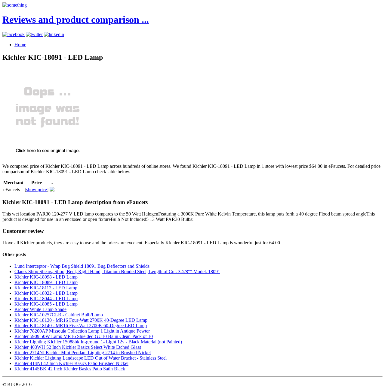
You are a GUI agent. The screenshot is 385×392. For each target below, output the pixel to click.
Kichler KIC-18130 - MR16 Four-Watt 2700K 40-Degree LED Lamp (80, 320)
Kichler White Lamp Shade (40, 309)
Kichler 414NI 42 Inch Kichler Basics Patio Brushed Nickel (71, 363)
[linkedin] (54, 34)
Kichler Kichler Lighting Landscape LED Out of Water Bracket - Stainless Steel (90, 357)
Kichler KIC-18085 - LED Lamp (46, 303)
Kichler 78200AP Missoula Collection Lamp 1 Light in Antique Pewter (82, 330)
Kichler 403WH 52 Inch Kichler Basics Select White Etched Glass (77, 347)
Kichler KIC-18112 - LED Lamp (45, 287)
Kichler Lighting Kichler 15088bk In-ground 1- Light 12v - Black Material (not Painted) (98, 341)
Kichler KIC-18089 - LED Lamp (46, 282)
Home (20, 44)
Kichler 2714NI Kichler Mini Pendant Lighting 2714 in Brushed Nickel (82, 352)
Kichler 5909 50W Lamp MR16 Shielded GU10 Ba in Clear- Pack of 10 (83, 336)
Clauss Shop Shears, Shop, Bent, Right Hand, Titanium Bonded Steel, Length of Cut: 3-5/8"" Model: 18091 (117, 271)
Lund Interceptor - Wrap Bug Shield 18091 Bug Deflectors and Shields (81, 266)
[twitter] (34, 34)
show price (36, 189)
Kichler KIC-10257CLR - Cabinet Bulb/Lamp (58, 314)
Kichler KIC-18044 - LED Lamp (46, 298)
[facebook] (13, 34)
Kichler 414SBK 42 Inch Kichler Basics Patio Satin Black (69, 368)
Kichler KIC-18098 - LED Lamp (46, 276)
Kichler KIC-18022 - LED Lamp (46, 293)
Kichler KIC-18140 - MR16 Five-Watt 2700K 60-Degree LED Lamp (80, 325)
